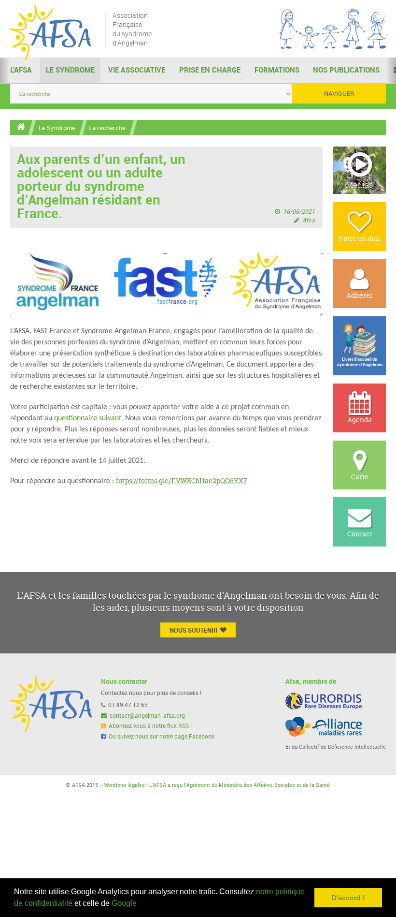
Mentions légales (124, 785)
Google (124, 903)
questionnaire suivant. (88, 418)
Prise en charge (209, 69)
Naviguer (339, 94)
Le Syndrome (70, 69)
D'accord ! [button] (348, 898)
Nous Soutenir (193, 630)
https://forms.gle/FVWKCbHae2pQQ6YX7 (181, 480)
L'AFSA (21, 69)
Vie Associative (136, 69)
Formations (277, 69)
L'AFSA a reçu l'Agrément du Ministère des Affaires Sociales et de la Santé (239, 785)
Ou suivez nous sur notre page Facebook (160, 736)
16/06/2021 (299, 211)
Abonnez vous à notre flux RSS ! (149, 726)
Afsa (308, 220)
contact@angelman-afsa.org (146, 715)
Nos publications (346, 69)
